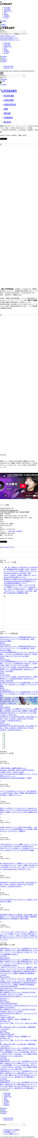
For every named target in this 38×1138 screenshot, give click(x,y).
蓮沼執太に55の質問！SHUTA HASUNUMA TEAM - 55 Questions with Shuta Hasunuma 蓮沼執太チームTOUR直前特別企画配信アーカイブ (21, 581)
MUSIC (6, 14)
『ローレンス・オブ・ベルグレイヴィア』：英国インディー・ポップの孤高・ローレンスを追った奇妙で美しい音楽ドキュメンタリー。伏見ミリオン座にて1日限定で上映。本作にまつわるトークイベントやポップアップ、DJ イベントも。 (19, 935)
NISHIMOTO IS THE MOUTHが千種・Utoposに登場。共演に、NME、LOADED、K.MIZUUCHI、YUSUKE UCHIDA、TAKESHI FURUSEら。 (18, 884)
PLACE (6, 17)
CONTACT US (8, 68)
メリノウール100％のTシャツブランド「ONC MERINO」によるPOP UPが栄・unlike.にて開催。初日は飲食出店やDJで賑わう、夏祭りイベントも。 (19, 793)
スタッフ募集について (11, 1134)
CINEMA (7, 16)
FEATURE (7, 7)
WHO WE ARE (8, 66)
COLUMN (7, 9)
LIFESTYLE (8, 11)
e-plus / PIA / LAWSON (15, 531)
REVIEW (7, 1105)
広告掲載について (9, 1132)
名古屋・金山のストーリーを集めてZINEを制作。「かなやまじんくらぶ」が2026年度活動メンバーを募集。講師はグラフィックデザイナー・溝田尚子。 (18, 829)
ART (5, 12)
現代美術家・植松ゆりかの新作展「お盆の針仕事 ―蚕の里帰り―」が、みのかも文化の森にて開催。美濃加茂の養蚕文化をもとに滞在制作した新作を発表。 (18, 916)
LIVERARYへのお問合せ (12, 1130)
